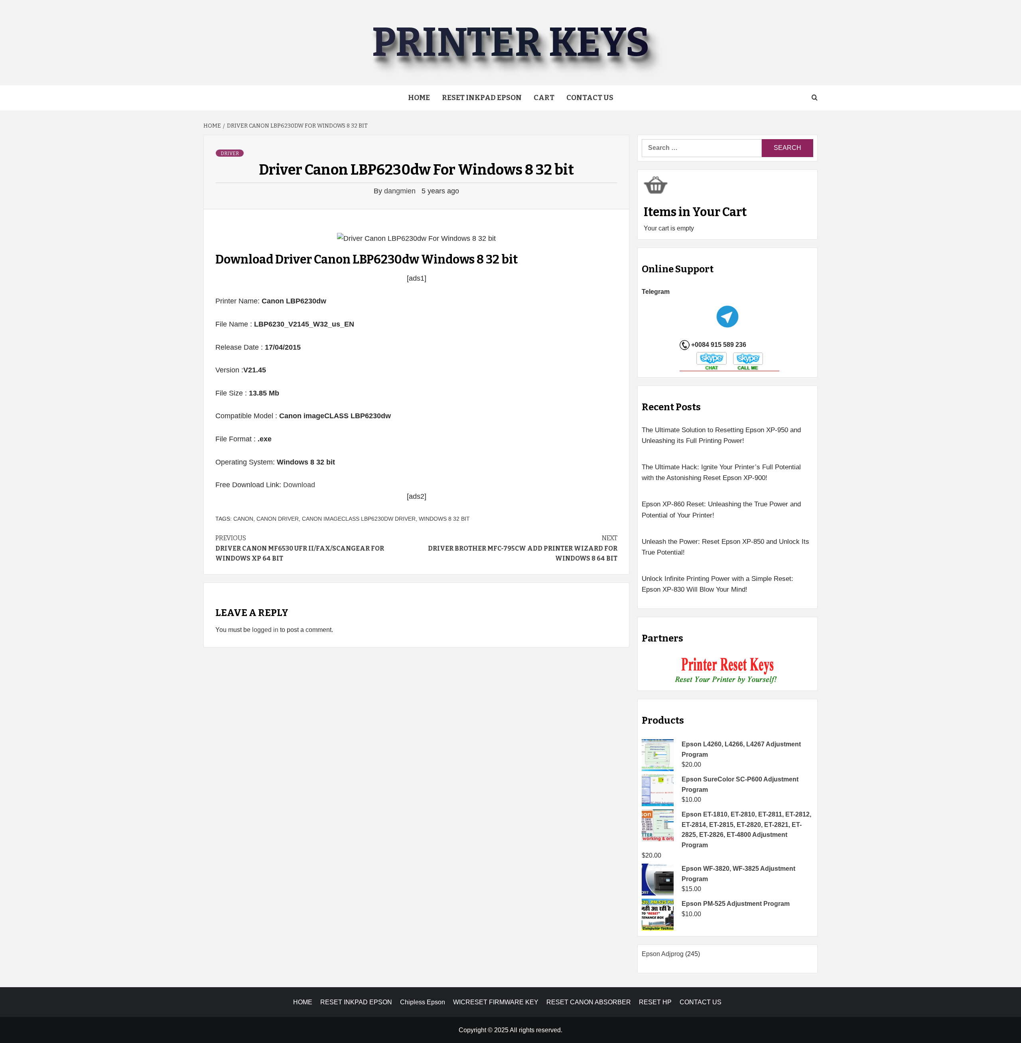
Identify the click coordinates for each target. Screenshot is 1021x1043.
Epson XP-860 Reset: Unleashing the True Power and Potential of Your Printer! (721, 509)
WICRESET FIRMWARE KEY (495, 1002)
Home (419, 97)
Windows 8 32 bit (444, 519)
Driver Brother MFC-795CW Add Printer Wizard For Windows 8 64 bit (522, 548)
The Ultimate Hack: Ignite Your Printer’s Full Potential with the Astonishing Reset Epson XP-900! (721, 472)
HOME (302, 1002)
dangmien (401, 191)
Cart (544, 97)
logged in (265, 629)
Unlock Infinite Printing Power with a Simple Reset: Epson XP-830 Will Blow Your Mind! (717, 584)
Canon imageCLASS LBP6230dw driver (359, 519)
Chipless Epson (422, 1002)
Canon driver (277, 519)
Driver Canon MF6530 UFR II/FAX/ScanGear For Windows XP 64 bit (299, 548)
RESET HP (655, 1002)
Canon (243, 519)
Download (299, 485)
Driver (230, 153)
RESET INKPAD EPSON (482, 97)
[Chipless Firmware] (728, 670)
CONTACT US (700, 1002)
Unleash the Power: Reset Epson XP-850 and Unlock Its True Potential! (725, 547)
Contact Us (589, 97)
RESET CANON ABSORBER (588, 1002)
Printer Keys (510, 42)
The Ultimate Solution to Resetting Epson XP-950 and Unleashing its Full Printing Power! (721, 435)
